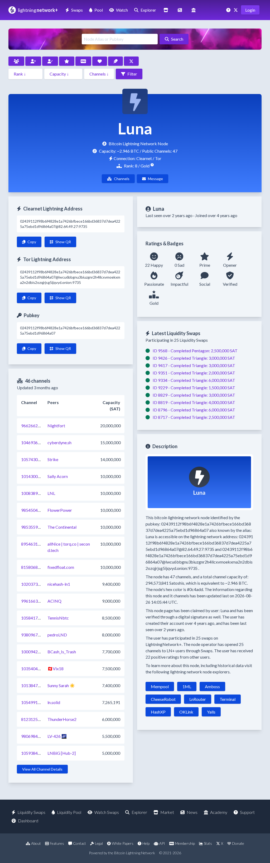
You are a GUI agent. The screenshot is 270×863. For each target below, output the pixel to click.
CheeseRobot (163, 699)
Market (167, 812)
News (192, 812)
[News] (179, 10)
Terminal (227, 699)
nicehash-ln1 (58, 584)
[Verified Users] (50, 61)
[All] (16, 61)
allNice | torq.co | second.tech (68, 547)
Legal (99, 843)
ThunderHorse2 (61, 719)
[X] (236, 9)
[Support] (229, 9)
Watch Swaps (106, 812)
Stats (208, 843)
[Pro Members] (83, 61)
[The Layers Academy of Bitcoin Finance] (193, 10)
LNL (51, 493)
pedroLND (57, 634)
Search (177, 38)
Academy (218, 812)
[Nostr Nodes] (115, 61)
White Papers (122, 843)
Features (57, 843)
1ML (186, 686)
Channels (121, 178)
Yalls (211, 711)
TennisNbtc (58, 617)
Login (250, 9)
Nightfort (56, 425)
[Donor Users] (99, 61)
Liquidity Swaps (31, 812)
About (36, 843)
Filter (132, 73)
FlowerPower (59, 510)
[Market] (165, 10)
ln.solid (53, 702)
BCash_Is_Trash (61, 651)
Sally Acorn (57, 476)
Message (155, 178)
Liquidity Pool (69, 812)
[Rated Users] (66, 61)
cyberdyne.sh (59, 442)
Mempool (160, 686)
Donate (238, 843)
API (162, 843)
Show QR (63, 242)
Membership (185, 843)
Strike (52, 459)
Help (146, 843)
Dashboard (28, 820)
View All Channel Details (42, 769)
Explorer (148, 9)
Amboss (212, 686)
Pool (98, 9)
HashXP (158, 711)
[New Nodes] (33, 61)
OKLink (186, 711)
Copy (31, 242)
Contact (79, 843)
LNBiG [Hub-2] (61, 753)
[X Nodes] (131, 61)
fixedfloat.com (60, 567)
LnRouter (197, 699)
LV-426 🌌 (57, 736)
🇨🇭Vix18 (55, 668)
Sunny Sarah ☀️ (61, 685)
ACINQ (54, 600)
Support (247, 812)
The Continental (61, 526)
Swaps (77, 9)
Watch (122, 9)
